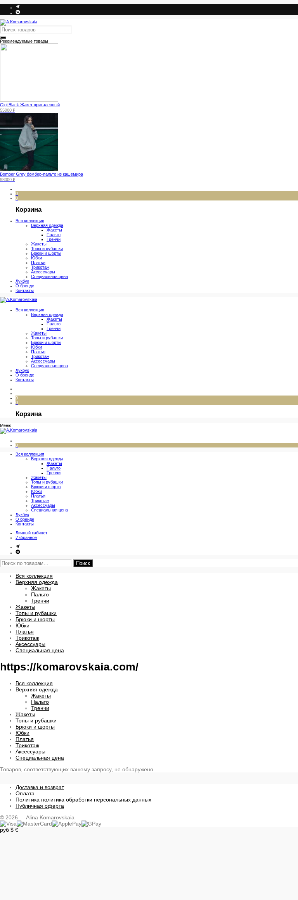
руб (4, 830)
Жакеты (41, 588)
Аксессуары (30, 644)
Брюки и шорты (35, 619)
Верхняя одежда (37, 582)
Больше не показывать (29, 891)
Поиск (83, 563)
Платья (25, 632)
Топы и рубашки (36, 613)
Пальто (40, 594)
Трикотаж (27, 638)
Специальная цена (40, 650)
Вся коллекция (34, 576)
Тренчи (40, 601)
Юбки (22, 625)
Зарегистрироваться (26, 880)
